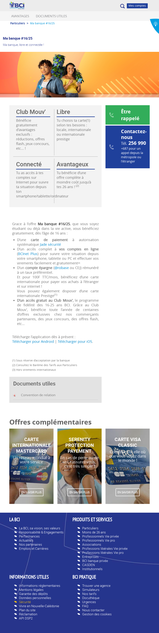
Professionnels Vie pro (98, 540)
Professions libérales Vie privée (105, 548)
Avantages (20, 16)
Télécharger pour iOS (74, 341)
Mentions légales (31, 589)
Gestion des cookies (97, 614)
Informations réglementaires (39, 585)
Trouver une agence (96, 585)
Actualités (26, 540)
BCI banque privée (95, 560)
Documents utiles (51, 16)
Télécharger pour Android (33, 341)
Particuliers (90, 528)
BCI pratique (84, 577)
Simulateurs (90, 589)
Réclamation (28, 614)
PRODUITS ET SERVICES (92, 520)
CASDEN (88, 565)
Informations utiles (29, 577)
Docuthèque (90, 598)
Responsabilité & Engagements (41, 532)
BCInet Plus (27, 253)
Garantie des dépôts (33, 593)
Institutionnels (92, 569)
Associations (91, 544)
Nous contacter (93, 610)
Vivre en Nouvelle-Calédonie (39, 606)
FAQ (85, 606)
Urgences (89, 602)
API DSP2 (26, 618)
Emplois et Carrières (33, 548)
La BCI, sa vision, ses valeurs (39, 528)
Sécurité (25, 602)
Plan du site (27, 610)
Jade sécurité (50, 244)
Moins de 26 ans (94, 532)
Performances (29, 536)
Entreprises (90, 556)
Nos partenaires (30, 544)
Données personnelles (35, 598)
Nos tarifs (89, 593)
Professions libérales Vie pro (103, 552)
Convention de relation (38, 395)
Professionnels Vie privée (100, 536)
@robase (62, 267)
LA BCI (14, 520)
